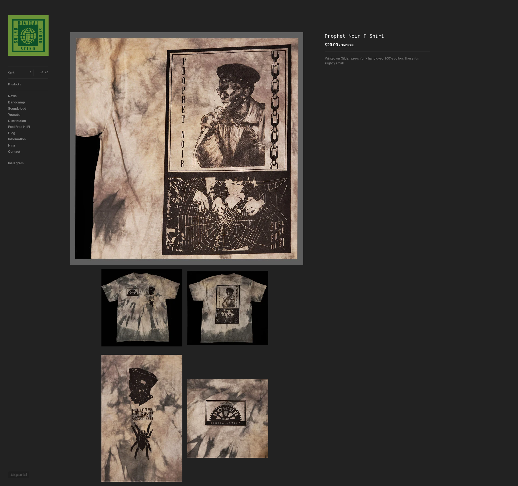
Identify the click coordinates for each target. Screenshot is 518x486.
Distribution (17, 120)
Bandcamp (16, 102)
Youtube (14, 114)
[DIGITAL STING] (28, 36)
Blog (11, 132)
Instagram (16, 163)
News (12, 95)
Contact (14, 151)
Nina (11, 145)
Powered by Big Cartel (18, 474)
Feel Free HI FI (19, 126)
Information (17, 139)
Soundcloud (17, 108)
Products (14, 84)
